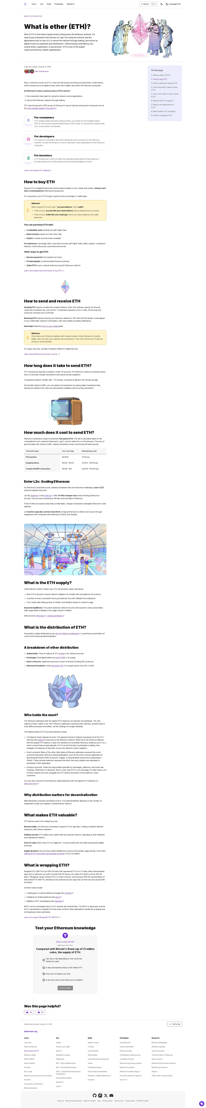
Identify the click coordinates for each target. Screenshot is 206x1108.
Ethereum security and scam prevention (38, 1075)
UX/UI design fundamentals (97, 1071)
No (42, 1012)
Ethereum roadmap (158, 1047)
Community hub (125, 1042)
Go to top (176, 1024)
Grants (90, 1063)
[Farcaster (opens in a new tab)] (100, 1095)
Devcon (123, 1080)
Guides (58, 1042)
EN (175, 4)
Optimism (35, 495)
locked (62, 653)
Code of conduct (89, 1101)
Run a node (28, 1071)
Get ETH (59, 1051)
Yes (30, 1012)
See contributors (42, 71)
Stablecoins (60, 1059)
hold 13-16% (61, 658)
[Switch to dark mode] (161, 4)
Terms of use (118, 1101)
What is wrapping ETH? (162, 115)
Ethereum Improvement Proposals (164, 1063)
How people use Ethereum (33, 1084)
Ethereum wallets (30, 1055)
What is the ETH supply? (163, 101)
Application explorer (63, 1055)
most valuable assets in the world (41, 108)
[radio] (65, 960)
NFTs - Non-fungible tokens (66, 1063)
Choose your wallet (63, 1047)
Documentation (93, 1051)
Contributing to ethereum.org (130, 1055)
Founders (91, 1080)
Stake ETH (60, 1082)
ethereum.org (30, 1031)
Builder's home (93, 1042)
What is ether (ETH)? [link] (33, 16)
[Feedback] (201, 1103)
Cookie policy (130, 1101)
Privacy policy (107, 1101)
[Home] (25, 4)
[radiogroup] (65, 969)
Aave (58, 897)
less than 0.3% (58, 666)
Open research (157, 1059)
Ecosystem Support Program (131, 1075)
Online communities (126, 1047)
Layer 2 (58, 1086)
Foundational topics (95, 1067)
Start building (92, 1055)
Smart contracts (29, 1063)
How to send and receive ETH (165, 83)
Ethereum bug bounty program (131, 1063)
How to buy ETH (160, 79)
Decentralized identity (64, 1078)
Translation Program (127, 1059)
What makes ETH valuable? (164, 111)
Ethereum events (126, 1051)
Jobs (99, 1101)
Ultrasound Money (55, 616)
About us (61, 1101)
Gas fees (27, 1067)
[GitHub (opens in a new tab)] (95, 1095)
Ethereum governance (159, 1067)
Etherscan (41, 616)
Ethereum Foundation (127, 1067)
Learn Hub (27, 1042)
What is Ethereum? (30, 1047)
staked (41, 740)
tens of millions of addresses (68, 633)
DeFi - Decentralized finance (66, 1067)
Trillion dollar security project (162, 1075)
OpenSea (59, 901)
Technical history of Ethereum (162, 1055)
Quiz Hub (27, 1080)
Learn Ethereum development (98, 1059)
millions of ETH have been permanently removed (45, 854)
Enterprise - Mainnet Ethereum (99, 1075)
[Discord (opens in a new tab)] (111, 1095)
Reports (154, 1071)
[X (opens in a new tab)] (106, 1095)
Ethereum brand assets (73, 1101)
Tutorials (91, 1047)
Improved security (158, 1051)
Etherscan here (31, 784)
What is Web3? (29, 1059)
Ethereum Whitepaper (159, 1042)
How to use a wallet (50, 326)
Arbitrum (48, 495)
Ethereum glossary (30, 1088)
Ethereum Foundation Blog (130, 1071)
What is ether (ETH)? (161, 75)
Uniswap (68, 893)
